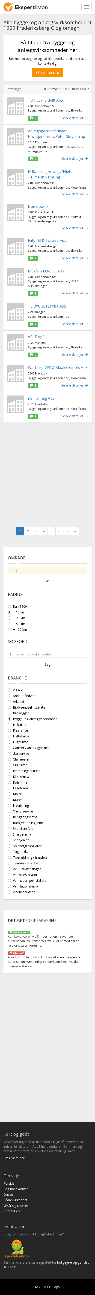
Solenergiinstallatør (27, 846)
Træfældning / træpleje (30, 857)
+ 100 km (20, 629)
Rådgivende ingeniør (28, 823)
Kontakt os (11, 1211)
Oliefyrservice (23, 811)
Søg (47, 664)
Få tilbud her (47, 73)
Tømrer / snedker (26, 863)
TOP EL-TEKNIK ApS (45, 100)
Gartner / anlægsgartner (31, 748)
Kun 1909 (20, 606)
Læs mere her (13, 1158)
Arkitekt (18, 701)
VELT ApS (36, 336)
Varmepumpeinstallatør (30, 880)
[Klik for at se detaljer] (15, 106)
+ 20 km (19, 618)
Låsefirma (20, 788)
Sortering (13, 89)
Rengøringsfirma (25, 817)
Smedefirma (22, 834)
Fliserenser (21, 730)
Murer (17, 799)
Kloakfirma (21, 776)
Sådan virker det (15, 1200)
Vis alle (18, 690)
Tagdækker (21, 851)
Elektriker (20, 724)
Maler (17, 794)
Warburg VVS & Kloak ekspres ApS (58, 367)
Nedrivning (21, 805)
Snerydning (21, 840)
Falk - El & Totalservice (47, 240)
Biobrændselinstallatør (30, 707)
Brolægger (21, 713)
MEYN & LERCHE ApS (46, 271)
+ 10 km (19, 612)
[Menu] (86, 7)
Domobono (38, 206)
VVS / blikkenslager (27, 869)
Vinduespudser (24, 892)
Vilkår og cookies (16, 1205)
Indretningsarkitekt (27, 771)
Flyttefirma (21, 736)
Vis (47, 581)
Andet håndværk (25, 696)
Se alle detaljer (72, 118)
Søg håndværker (15, 1189)
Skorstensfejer (24, 828)
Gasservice (21, 753)
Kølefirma (20, 782)
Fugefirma (20, 742)
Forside (9, 1183)
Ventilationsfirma (25, 886)
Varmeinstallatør (25, 874)
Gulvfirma (20, 765)
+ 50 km (19, 624)
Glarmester (21, 759)
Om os (8, 1194)
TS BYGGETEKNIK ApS (47, 306)
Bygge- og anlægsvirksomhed (35, 719)
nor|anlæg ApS (41, 398)
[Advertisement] (47, 474)
